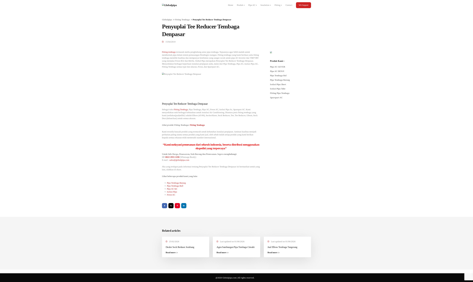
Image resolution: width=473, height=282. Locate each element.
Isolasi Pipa (172, 192)
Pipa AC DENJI (277, 71)
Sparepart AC (276, 97)
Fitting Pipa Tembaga (279, 93)
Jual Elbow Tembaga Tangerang (282, 247)
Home (230, 5)
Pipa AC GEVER (277, 67)
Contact (289, 5)
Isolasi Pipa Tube (277, 89)
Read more (171, 252)
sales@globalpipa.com (179, 160)
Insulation (265, 5)
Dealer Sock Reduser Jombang (180, 247)
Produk (240, 5)
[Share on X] (171, 205)
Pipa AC (251, 5)
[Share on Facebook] (164, 205)
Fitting (277, 5)
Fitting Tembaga (181, 109)
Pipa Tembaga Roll (175, 186)
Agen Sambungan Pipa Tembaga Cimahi (235, 247)
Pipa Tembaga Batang (176, 183)
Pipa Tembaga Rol (278, 75)
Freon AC (171, 195)
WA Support (303, 5)
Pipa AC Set (172, 189)
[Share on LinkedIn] (183, 205)
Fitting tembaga (169, 52)
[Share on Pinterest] (177, 205)
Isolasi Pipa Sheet (278, 84)
